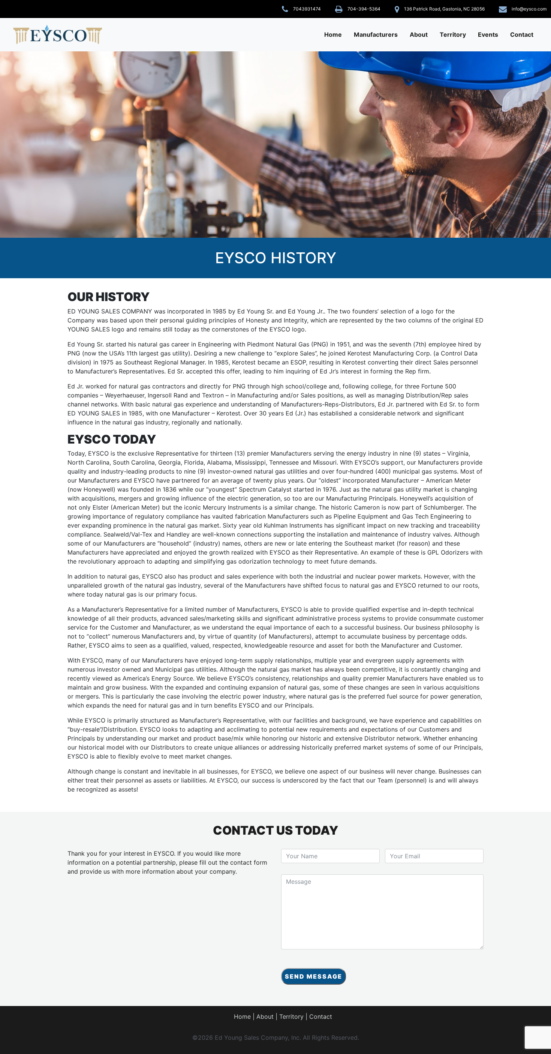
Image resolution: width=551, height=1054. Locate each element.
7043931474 (307, 9)
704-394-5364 (363, 9)
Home (333, 34)
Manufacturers (376, 34)
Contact (521, 34)
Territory (453, 34)
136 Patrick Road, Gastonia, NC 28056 (444, 9)
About (419, 34)
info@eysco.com (529, 9)
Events (488, 34)
